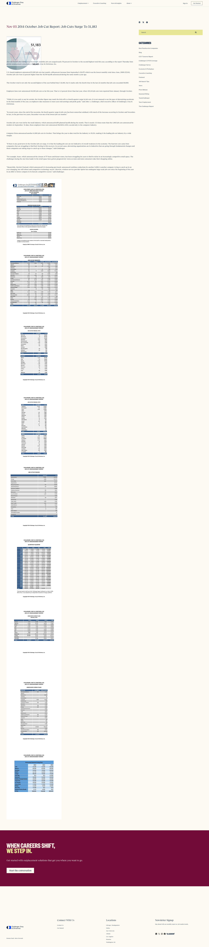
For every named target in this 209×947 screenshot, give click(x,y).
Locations (111, 920)
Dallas (108, 928)
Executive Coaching (145, 73)
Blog (140, 52)
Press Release (143, 90)
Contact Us (60, 925)
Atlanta (108, 933)
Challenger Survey (145, 65)
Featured (142, 77)
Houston (108, 939)
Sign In (185, 3)
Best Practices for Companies (148, 48)
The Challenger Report (146, 106)
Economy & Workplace (146, 69)
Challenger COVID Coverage (148, 61)
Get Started (196, 3)
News (140, 85)
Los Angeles (109, 936)
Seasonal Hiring (144, 94)
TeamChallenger (144, 98)
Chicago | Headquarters (113, 925)
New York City (110, 931)
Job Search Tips (144, 81)
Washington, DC (111, 942)
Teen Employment (145, 102)
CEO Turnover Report (146, 56)
